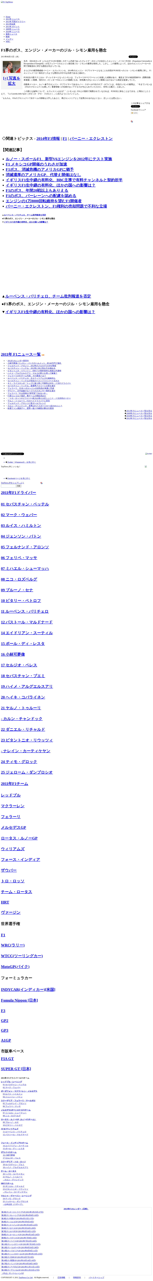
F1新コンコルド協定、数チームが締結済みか (27, 396)
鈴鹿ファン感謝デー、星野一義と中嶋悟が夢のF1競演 (31, 408)
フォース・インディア (20, 859)
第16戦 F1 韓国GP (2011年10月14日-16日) (18, 1260)
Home (8, 17)
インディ (9, 39)
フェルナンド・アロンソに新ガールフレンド (27, 403)
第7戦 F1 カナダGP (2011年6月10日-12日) (18, 1231)
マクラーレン (13, 806)
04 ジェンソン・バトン (21, 536)
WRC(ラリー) (13, 945)
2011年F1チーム (14, 783)
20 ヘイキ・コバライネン (23, 697)
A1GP (6, 1040)
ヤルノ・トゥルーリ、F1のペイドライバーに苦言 (29, 401)
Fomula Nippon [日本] (19, 1000)
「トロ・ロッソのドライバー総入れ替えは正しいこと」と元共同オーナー (39, 398)
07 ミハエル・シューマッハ (25, 568)
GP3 (4, 1030)
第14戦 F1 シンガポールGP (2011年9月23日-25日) (21, 1254)
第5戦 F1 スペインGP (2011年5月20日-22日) (19, 1225)
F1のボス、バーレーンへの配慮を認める (41, 196)
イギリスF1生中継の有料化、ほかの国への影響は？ (51, 185)
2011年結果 (10, 24)
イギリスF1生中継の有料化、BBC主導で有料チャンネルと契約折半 (64, 180)
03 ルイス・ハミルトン (21, 525)
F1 (65, 138)
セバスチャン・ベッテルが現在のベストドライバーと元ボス (33, 381)
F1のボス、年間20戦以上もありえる (37, 190)
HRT (5, 902)
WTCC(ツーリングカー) (22, 956)
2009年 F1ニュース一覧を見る (139, 413)
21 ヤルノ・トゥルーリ (21, 708)
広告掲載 (61, 1277)
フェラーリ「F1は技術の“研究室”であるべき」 (28, 393)
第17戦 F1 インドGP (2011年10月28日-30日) (19, 1264)
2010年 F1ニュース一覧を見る (139, 416)
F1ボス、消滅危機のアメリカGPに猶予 (40, 169)
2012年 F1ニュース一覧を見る (139, 418)
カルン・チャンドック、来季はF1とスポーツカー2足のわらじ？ (35, 406)
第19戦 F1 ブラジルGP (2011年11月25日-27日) (20, 1270)
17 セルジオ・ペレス (19, 665)
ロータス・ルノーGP (19, 838)
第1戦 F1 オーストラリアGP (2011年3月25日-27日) (22, 1212)
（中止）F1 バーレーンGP (12, 1273)
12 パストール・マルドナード (27, 622)
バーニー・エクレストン (91, 138)
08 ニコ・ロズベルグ (19, 579)
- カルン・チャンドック (22, 718)
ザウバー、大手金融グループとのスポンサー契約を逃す (31, 391)
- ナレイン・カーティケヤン (25, 751)
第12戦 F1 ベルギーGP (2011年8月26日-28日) (20, 1248)
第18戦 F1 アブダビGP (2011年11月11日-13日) (20, 1267)
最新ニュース (11, 34)
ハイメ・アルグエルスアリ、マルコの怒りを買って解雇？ (32, 373)
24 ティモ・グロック (19, 761)
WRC (8, 41)
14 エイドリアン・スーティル (27, 633)
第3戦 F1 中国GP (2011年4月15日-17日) (17, 1218)
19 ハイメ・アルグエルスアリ (27, 686)
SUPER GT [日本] (16, 1069)
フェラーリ (11, 816)
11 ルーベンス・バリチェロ (25, 611)
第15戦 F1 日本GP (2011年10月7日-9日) (17, 1257)
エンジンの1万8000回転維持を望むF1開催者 (44, 201)
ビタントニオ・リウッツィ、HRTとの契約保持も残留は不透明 (34, 371)
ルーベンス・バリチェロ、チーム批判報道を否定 (25, 215)
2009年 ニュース (13, 29)
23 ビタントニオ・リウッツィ (27, 740)
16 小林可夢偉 (13, 654)
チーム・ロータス (16, 892)
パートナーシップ (96, 1277)
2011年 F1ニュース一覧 (21, 354)
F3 (3, 1010)
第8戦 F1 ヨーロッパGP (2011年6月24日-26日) (20, 1235)
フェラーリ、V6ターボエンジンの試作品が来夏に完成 (31, 388)
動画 (8, 37)
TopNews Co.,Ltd (26, 1277)
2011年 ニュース (13, 19)
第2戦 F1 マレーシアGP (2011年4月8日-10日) (20, 1215)
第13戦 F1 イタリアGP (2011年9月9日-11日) (19, 1251)
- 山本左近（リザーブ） (13, 1204)
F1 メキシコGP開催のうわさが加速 (36, 164)
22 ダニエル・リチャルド (23, 729)
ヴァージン (11, 912)
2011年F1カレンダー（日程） (76, 1209)
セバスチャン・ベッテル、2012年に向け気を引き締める (31, 368)
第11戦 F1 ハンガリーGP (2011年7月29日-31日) (21, 1244)
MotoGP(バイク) (15, 966)
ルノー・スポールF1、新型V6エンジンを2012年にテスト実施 (59, 159)
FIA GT (7, 1058)
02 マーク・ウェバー (19, 515)
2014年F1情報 (48, 138)
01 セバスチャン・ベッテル (25, 504)
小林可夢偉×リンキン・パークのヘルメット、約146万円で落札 (34, 363)
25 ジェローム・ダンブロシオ (27, 772)
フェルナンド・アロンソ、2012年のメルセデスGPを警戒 (32, 366)
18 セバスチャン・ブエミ (23, 676)
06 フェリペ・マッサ (19, 558)
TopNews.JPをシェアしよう (12, 483)
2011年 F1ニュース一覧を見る (139, 411)
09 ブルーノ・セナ (17, 590)
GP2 (4, 1020)
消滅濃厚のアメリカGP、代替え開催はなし (43, 174)
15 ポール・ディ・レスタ (23, 643)
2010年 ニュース (13, 32)
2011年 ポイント (13, 27)
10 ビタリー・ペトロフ (21, 600)
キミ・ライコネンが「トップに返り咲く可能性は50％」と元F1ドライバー (39, 383)
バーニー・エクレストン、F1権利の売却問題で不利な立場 (56, 206)
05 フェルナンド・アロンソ (25, 547)
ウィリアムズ (13, 849)
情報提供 (77, 1277)
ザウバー (9, 870)
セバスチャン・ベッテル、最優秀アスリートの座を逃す (31, 386)
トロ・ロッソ (13, 881)
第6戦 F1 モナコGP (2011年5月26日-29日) (18, 1228)
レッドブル (11, 795)
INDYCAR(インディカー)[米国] (28, 989)
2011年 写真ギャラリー (15, 22)
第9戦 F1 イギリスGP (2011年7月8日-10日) (19, 1238)
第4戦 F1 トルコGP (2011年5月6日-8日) (17, 1222)
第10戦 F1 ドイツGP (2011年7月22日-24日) (19, 1241)
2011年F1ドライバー (18, 492)
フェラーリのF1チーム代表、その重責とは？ (27, 376)
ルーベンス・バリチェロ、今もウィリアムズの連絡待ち (31, 378)
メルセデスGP (13, 827)
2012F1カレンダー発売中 (18, 361)
